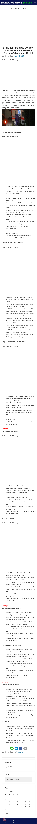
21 (21, 804)
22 (25, 804)
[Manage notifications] (4, 819)
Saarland (19, 752)
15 (25, 802)
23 (29, 804)
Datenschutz (23, 820)
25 (9, 807)
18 (9, 804)
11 (9, 802)
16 (29, 802)
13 (17, 802)
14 (21, 802)
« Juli (6, 814)
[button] (12, 748)
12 (13, 802)
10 (5, 802)
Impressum (15, 820)
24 (5, 807)
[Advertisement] (18, 28)
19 (13, 804)
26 (13, 807)
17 (5, 804)
